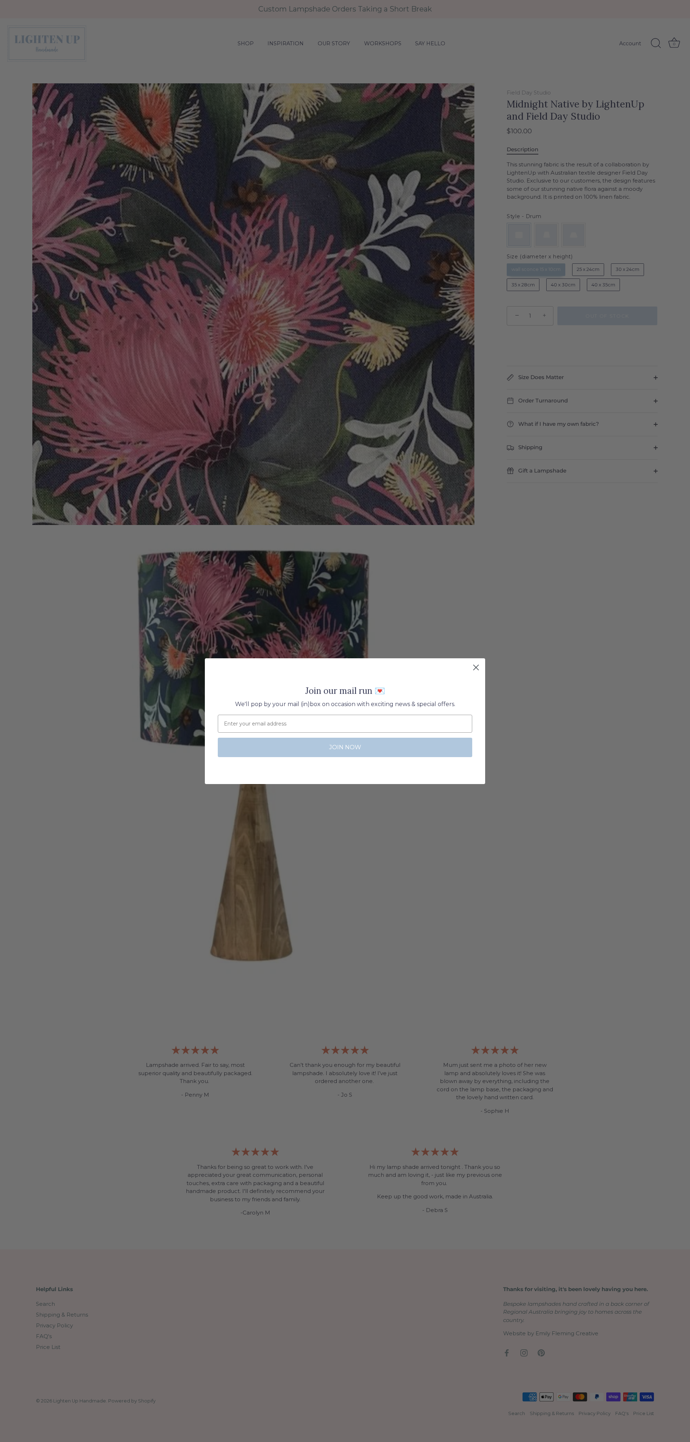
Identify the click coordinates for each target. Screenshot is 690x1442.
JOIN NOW (345, 747)
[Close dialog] (476, 667)
